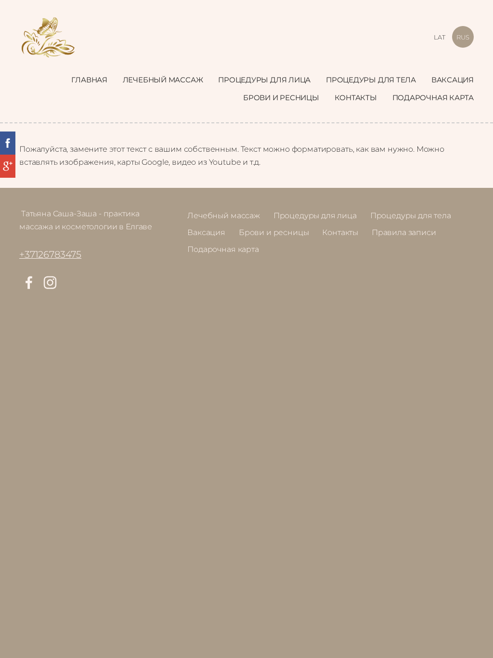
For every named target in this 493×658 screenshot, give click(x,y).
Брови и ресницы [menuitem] (281, 97)
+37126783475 (50, 254)
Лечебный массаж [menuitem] (163, 79)
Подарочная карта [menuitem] (433, 97)
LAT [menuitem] (439, 37)
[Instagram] (50, 282)
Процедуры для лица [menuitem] (264, 79)
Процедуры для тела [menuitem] (371, 79)
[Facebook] (29, 282)
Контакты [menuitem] (356, 97)
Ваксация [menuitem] (452, 79)
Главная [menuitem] (89, 79)
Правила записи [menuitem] (404, 232)
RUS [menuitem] (462, 37)
